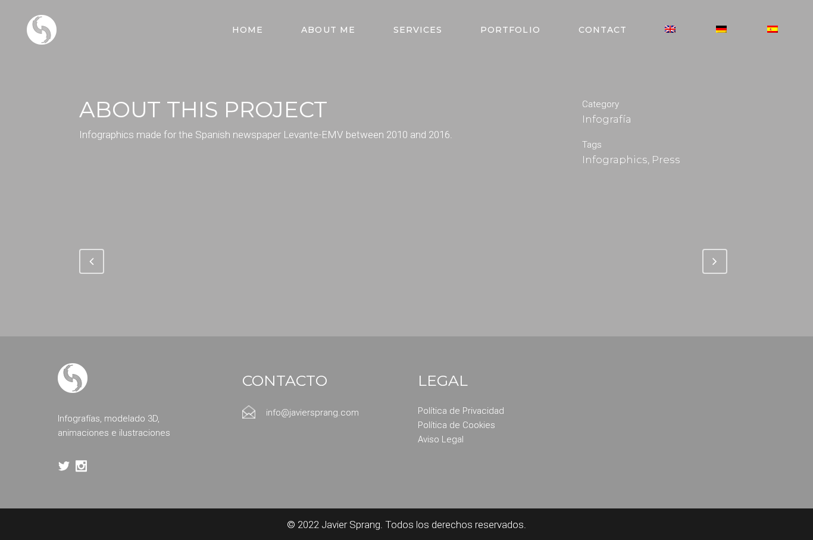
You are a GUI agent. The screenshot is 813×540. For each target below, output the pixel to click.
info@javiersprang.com (312, 412)
